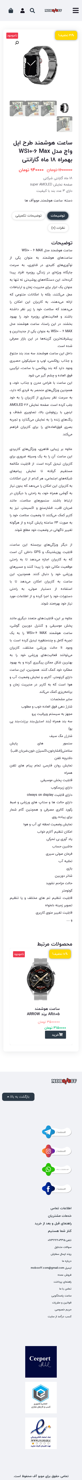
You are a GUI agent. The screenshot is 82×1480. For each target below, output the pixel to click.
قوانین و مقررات (61, 1303)
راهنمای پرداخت (62, 1282)
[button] (17, 43)
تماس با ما (65, 1289)
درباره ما (66, 1261)
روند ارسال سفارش (61, 1254)
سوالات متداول (62, 1247)
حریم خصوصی (63, 1310)
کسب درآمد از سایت (59, 1317)
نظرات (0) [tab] (58, 228)
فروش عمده (64, 1275)
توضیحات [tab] (58, 215)
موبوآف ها (32, 200)
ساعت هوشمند (52, 200)
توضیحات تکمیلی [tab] (28, 215)
